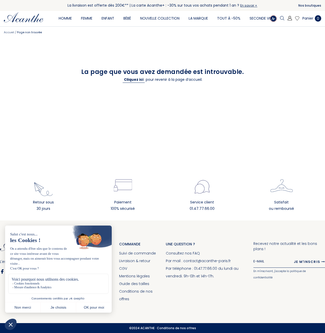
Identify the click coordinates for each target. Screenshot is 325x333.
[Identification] (289, 18)
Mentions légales (134, 276)
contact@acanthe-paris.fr (207, 260)
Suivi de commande (137, 253)
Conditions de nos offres (176, 328)
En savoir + (248, 5)
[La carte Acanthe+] (273, 19)
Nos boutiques (309, 5)
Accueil (9, 32)
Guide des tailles (134, 283)
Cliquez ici (133, 79)
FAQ (196, 253)
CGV (123, 268)
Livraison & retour (134, 260)
